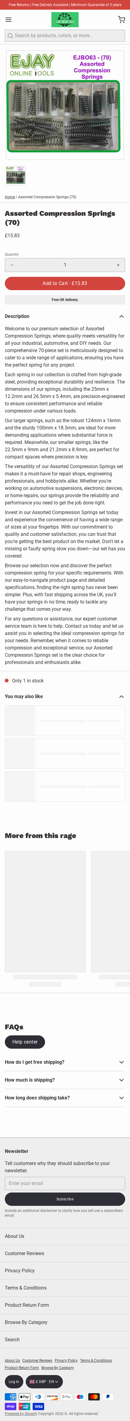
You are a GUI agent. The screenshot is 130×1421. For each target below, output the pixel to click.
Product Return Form (27, 1305)
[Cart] (119, 20)
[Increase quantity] (118, 265)
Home (10, 197)
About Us (14, 1236)
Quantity (12, 254)
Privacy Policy (20, 1271)
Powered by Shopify (21, 1414)
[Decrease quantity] (11, 265)
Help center (24, 1042)
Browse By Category (26, 1322)
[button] (65, 283)
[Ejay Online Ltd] (65, 19)
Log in (14, 1382)
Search (12, 1339)
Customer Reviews (24, 1253)
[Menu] (11, 20)
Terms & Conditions (26, 1288)
